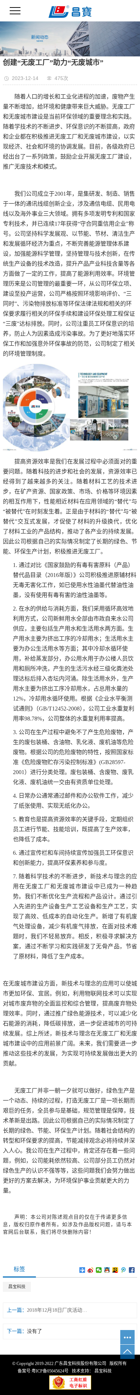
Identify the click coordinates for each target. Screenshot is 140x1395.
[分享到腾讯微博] (124, 1270)
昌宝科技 (16, 1286)
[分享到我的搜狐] (115, 1270)
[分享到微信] (99, 1270)
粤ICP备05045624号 (50, 1371)
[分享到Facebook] (132, 1270)
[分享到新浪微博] (91, 1270)
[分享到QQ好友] (107, 1270)
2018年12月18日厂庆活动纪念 (58, 1310)
